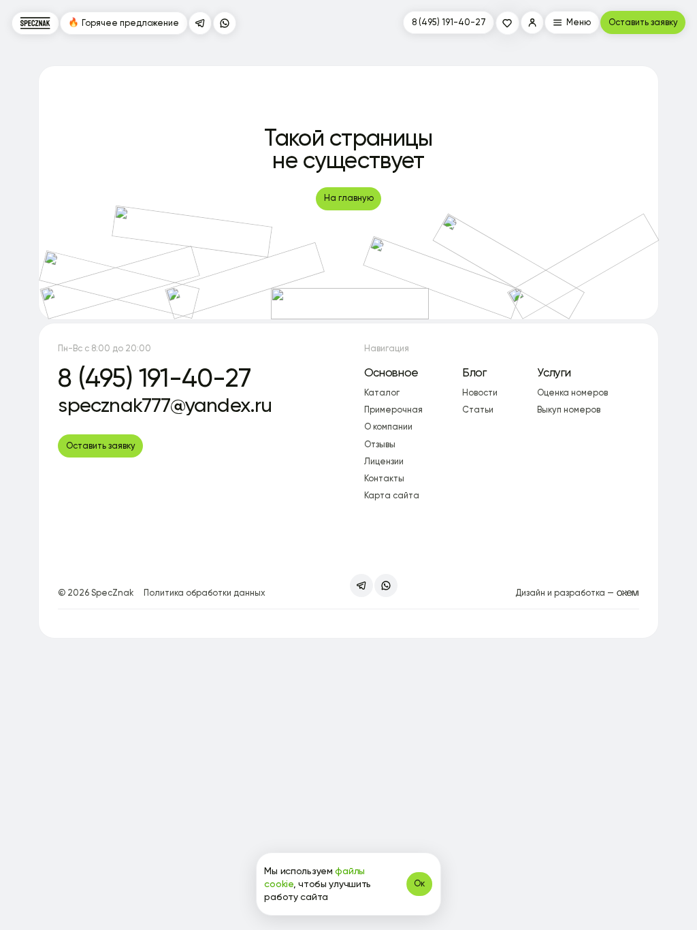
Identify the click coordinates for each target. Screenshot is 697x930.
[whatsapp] (224, 23)
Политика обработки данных (204, 593)
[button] (532, 22)
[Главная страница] (35, 23)
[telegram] (200, 23)
